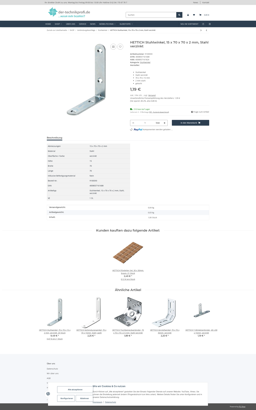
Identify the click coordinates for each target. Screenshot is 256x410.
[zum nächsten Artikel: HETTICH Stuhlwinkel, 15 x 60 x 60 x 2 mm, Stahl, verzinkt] (201, 30)
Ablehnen (84, 398)
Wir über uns (53, 373)
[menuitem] (48, 24)
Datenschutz (110, 402)
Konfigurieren (67, 398)
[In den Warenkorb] (49, 39)
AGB (49, 378)
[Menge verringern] (133, 123)
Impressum (97, 402)
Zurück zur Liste (53, 30)
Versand (152, 95)
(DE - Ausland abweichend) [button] (159, 112)
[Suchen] (179, 15)
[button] (188, 14)
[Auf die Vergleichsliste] (113, 47)
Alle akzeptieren (75, 389)
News (195, 2)
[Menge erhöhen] (164, 123)
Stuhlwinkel (145, 62)
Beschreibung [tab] (54, 137)
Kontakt (205, 2)
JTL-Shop (242, 406)
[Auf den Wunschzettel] (120, 47)
